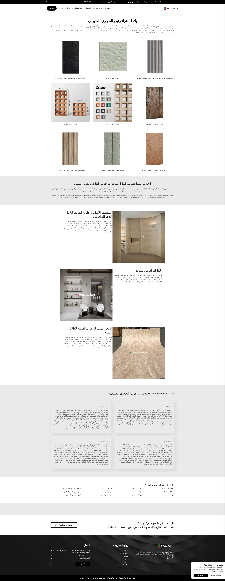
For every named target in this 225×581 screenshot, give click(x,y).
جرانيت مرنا (170, 495)
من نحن (95, 8)
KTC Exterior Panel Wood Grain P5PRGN (112, 170)
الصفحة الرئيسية (105, 8)
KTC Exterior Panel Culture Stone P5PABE (71, 170)
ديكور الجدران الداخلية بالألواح (72, 491)
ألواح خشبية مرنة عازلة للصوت (72, 488)
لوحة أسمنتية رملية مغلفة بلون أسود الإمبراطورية (70, 78)
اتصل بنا (67, 8)
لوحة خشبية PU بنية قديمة (154, 124)
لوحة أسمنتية (139, 491)
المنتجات (88, 8)
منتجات (126, 556)
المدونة (126, 562)
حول (88, 578)
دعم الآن (51, 8)
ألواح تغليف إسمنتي (137, 495)
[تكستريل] (170, 8)
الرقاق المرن (108, 491)
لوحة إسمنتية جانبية (168, 491)
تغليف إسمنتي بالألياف (136, 488)
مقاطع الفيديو (77, 8)
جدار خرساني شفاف (106, 488)
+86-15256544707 (86, 2)
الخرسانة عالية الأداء (112, 78)
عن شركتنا (125, 550)
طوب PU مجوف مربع (112, 124)
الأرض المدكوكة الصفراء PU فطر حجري (154, 170)
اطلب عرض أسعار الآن (63, 525)
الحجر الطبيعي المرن (168, 488)
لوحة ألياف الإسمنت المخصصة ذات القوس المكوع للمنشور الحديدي (152, 78)
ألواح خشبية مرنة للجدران (73, 495)
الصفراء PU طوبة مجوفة (70, 124)
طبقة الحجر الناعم (106, 495)
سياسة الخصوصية (123, 564)
